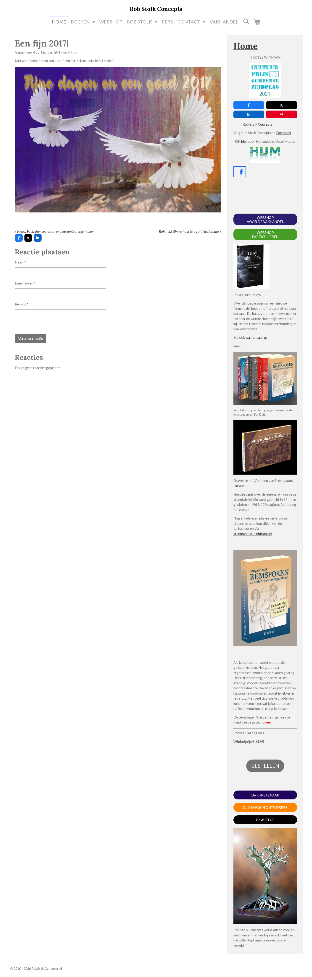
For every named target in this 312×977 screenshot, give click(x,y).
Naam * (20, 262)
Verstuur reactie (30, 338)
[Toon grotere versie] (118, 139)
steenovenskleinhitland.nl (252, 534)
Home (245, 45)
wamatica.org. (256, 337)
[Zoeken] (246, 21)
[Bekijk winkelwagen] (256, 21)
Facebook (283, 133)
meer (237, 346)
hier (244, 141)
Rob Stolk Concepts (257, 124)
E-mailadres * (25, 283)
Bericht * (21, 304)
